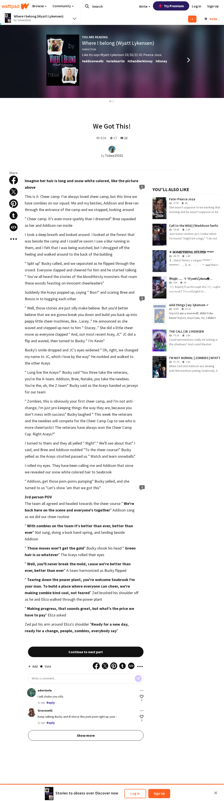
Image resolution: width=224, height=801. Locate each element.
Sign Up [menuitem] (213, 6)
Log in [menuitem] (196, 6)
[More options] (141, 690)
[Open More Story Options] (13, 239)
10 (126, 138)
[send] (138, 678)
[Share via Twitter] (13, 191)
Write (143, 6)
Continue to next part (85, 652)
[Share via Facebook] (13, 180)
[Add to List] (192, 19)
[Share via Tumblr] (13, 215)
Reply (51, 703)
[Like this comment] (141, 696)
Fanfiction (89, 49)
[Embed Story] (13, 227)
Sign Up (159, 793)
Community (62, 6)
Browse (38, 6)
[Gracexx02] (31, 712)
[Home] (15, 6)
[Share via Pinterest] (13, 203)
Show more (86, 735)
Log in (135, 793)
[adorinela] (31, 692)
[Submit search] (87, 6)
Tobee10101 (114, 155)
